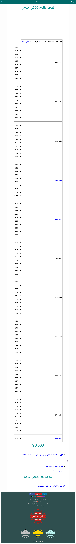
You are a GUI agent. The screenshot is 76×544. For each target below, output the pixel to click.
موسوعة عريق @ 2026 (38, 541)
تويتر (44, 494)
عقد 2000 (58, 438)
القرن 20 (41, 41)
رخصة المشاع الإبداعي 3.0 (33, 503)
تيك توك (34, 496)
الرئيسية (73, 2)
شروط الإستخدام (41, 506)
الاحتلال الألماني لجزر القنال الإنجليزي (51, 486)
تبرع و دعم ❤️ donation (38, 501)
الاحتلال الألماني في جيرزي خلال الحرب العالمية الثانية (39, 454)
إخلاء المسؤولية (34, 506)
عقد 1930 (58, 180)
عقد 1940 (58, 219)
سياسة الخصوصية (42, 499)
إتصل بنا (31, 499)
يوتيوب (38, 494)
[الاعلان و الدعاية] (38, 516)
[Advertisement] (38, 22)
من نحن (36, 499)
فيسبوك (32, 494)
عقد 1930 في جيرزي (51, 466)
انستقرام (41, 496)
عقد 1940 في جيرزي (51, 471)
